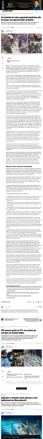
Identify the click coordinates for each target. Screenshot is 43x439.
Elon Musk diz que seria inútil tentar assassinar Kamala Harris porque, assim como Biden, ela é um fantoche (22, 293)
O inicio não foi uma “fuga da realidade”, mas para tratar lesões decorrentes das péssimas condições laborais (32, 377)
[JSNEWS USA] (8, 11)
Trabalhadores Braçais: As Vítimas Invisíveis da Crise (15, 377)
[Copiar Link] (41, 302)
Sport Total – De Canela (11, 297)
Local (5, 395)
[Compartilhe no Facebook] (8, 27)
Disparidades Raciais (29, 374)
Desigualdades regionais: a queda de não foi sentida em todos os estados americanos (15, 375)
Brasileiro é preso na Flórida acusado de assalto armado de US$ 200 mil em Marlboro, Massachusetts (23, 289)
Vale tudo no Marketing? (11, 291)
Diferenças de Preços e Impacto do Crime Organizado (13, 61)
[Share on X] (2, 63)
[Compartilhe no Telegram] (11, 27)
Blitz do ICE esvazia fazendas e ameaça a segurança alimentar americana (19, 295)
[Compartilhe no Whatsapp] (9, 27)
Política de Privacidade (7, 437)
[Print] (2, 68)
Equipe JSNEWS (8, 30)
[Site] (37, 307)
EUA (2, 395)
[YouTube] (40, 307)
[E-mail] (13, 27)
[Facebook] (38, 307)
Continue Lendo (21, 388)
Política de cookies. (16, 437)
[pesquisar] (36, 11)
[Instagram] (41, 307)
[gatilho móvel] (2, 11)
